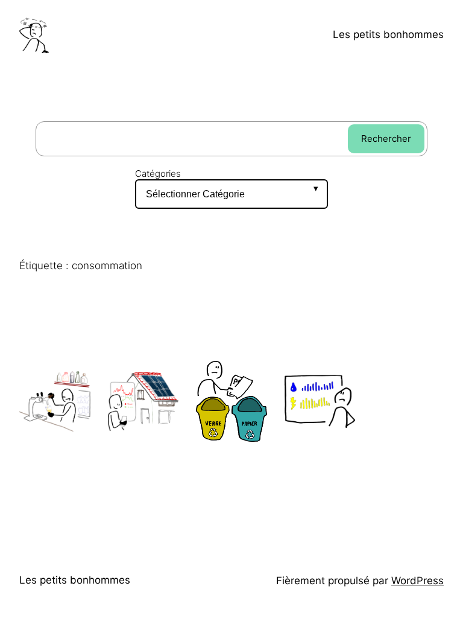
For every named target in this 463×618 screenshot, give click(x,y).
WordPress (417, 581)
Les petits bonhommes (388, 34)
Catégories (158, 173)
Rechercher (386, 138)
